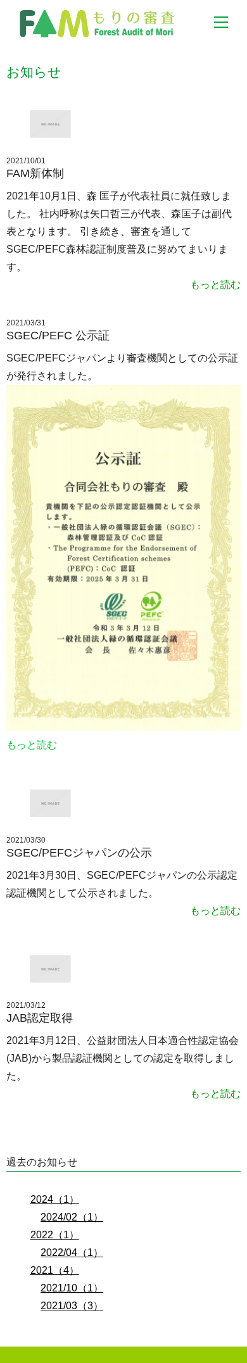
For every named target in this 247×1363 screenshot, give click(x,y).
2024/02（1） (72, 1217)
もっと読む (215, 284)
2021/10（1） (72, 1288)
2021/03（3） (72, 1305)
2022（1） (54, 1234)
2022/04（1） (72, 1252)
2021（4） (54, 1270)
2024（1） (54, 1199)
